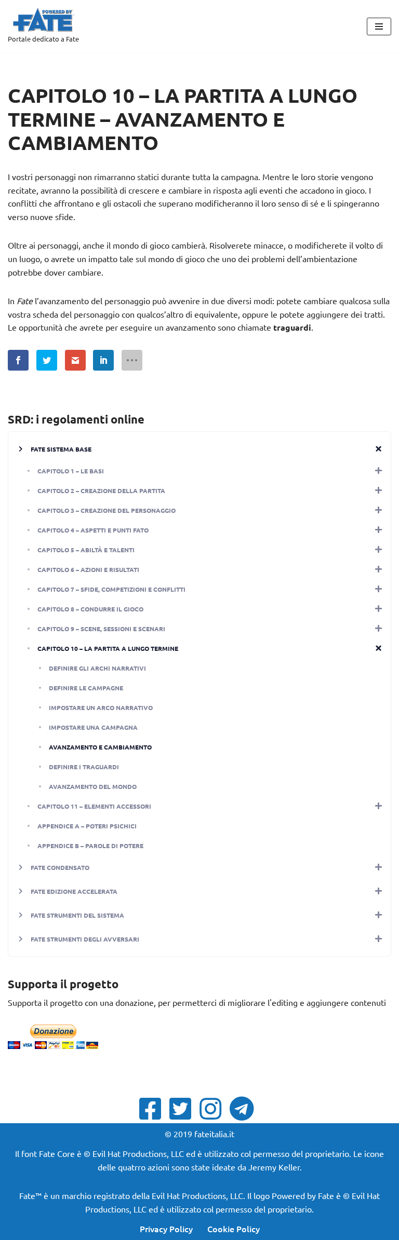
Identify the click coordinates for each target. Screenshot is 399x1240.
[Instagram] (214, 1108)
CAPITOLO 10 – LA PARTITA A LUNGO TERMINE (107, 648)
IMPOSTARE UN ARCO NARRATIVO (101, 707)
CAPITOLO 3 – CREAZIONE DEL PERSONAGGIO (106, 510)
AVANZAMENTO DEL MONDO (93, 786)
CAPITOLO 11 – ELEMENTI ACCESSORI (94, 806)
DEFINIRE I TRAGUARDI (84, 766)
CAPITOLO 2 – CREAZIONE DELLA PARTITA (101, 490)
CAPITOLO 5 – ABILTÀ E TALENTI (86, 550)
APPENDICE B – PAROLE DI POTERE (90, 845)
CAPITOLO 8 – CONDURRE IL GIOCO (90, 609)
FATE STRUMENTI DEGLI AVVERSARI (85, 939)
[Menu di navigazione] (379, 26)
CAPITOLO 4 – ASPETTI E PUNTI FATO (93, 530)
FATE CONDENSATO (60, 867)
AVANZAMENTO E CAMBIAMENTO (100, 747)
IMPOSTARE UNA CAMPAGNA (93, 727)
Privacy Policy (166, 1228)
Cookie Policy (233, 1228)
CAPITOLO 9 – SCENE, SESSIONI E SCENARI (101, 628)
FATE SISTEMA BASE (61, 449)
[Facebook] (153, 1108)
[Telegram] (245, 1108)
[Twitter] (183, 1108)
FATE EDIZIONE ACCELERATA (74, 891)
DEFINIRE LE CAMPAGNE (86, 688)
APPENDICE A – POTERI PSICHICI (87, 826)
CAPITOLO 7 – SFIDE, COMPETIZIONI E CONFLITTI (111, 589)
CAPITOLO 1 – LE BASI (70, 471)
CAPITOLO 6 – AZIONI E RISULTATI (88, 569)
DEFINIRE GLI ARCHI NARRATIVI (97, 668)
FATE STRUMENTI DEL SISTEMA (77, 915)
